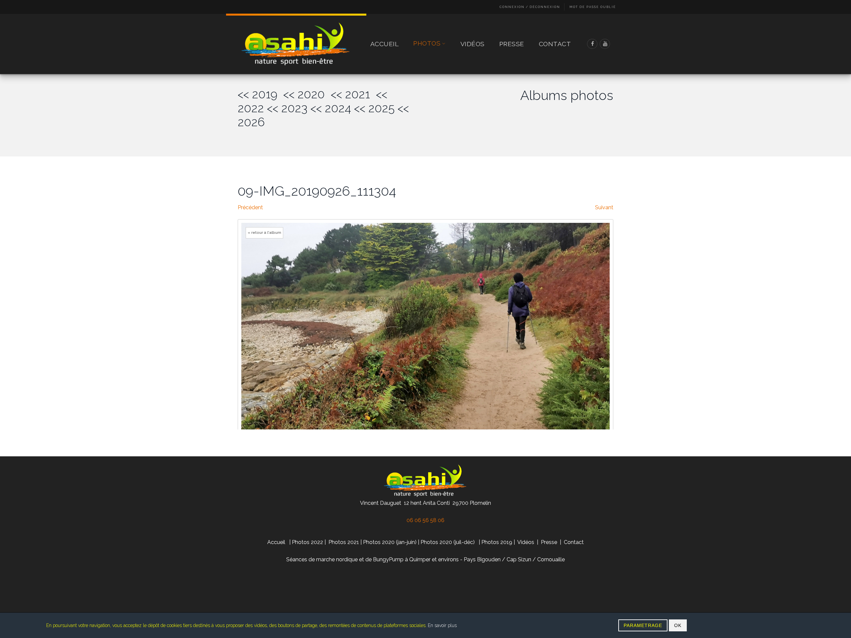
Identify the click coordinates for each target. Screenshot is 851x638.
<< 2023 (287, 108)
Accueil (384, 43)
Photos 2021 (343, 542)
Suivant (604, 207)
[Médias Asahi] (296, 44)
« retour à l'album (264, 232)
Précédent (250, 207)
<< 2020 (307, 94)
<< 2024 (330, 108)
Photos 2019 (496, 542)
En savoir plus (442, 625)
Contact (555, 43)
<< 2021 (353, 94)
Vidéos (472, 43)
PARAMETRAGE (643, 625)
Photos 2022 (307, 542)
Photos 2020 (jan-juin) (390, 542)
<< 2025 (374, 108)
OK (677, 625)
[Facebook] (592, 43)
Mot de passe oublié (592, 7)
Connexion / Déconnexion (530, 7)
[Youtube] (605, 43)
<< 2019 (260, 94)
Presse (511, 43)
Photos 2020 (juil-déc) (448, 542)
